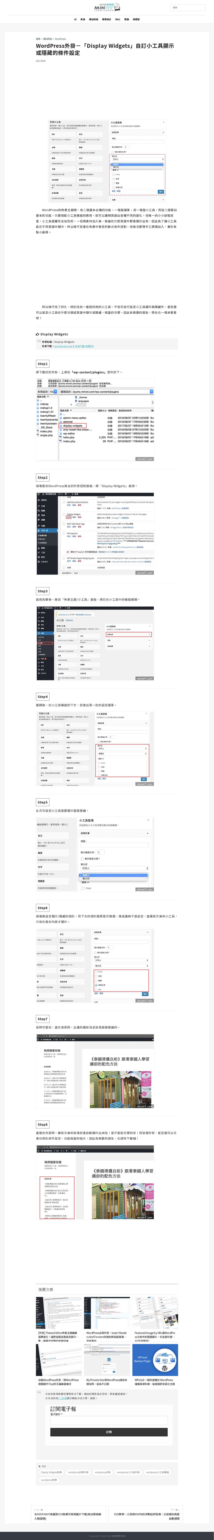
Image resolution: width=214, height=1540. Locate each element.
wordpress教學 (49, 1480)
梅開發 (136, 19)
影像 (83, 19)
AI (75, 19)
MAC (118, 19)
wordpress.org (63, 346)
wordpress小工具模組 (157, 1472)
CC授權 (62, 1398)
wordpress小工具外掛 (128, 1472)
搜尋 (175, 7)
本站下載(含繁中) (84, 346)
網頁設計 (106, 19)
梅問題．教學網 (107, 7)
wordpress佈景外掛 (78, 1472)
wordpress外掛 (103, 1472)
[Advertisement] (107, 88)
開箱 (126, 19)
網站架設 (93, 19)
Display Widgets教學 (51, 1472)
